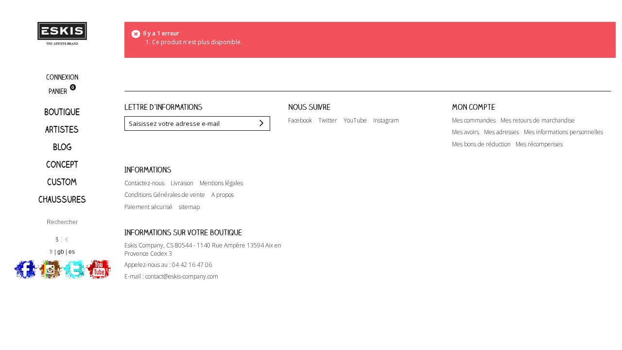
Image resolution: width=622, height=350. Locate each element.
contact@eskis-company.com (181, 276)
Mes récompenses (539, 144)
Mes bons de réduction (481, 144)
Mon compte (473, 107)
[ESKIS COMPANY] (62, 33)
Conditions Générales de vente (164, 195)
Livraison (182, 183)
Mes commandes (474, 120)
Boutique (62, 112)
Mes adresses (501, 132)
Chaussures (62, 199)
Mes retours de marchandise (538, 120)
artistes (62, 129)
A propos (222, 195)
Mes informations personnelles (563, 132)
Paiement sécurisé (148, 207)
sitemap (189, 207)
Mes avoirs (465, 132)
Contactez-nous (144, 183)
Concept (62, 164)
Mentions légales (221, 183)
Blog (62, 147)
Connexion (62, 77)
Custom (62, 182)
